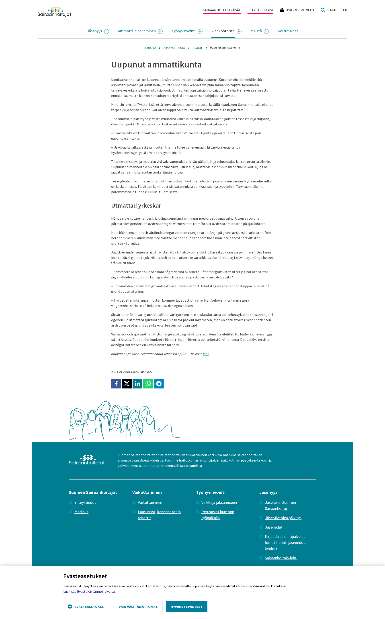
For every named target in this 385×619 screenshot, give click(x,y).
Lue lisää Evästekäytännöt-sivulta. (89, 591)
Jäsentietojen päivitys (283, 517)
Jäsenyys (94, 30)
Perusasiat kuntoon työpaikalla (217, 514)
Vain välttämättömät (138, 606)
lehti (206, 353)
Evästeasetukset (90, 606)
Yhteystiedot (85, 502)
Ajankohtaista (223, 30)
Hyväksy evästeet (187, 606)
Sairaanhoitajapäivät (222, 10)
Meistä (256, 30)
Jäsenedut (274, 527)
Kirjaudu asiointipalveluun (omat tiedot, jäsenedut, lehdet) (286, 542)
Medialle (81, 511)
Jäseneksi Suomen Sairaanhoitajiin (280, 505)
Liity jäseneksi (260, 10)
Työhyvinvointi (184, 30)
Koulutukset (288, 30)
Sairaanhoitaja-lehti (281, 557)
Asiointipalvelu (300, 10)
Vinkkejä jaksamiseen (219, 502)
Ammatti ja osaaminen (137, 30)
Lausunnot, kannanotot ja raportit (159, 514)
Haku (331, 10)
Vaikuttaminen (150, 502)
